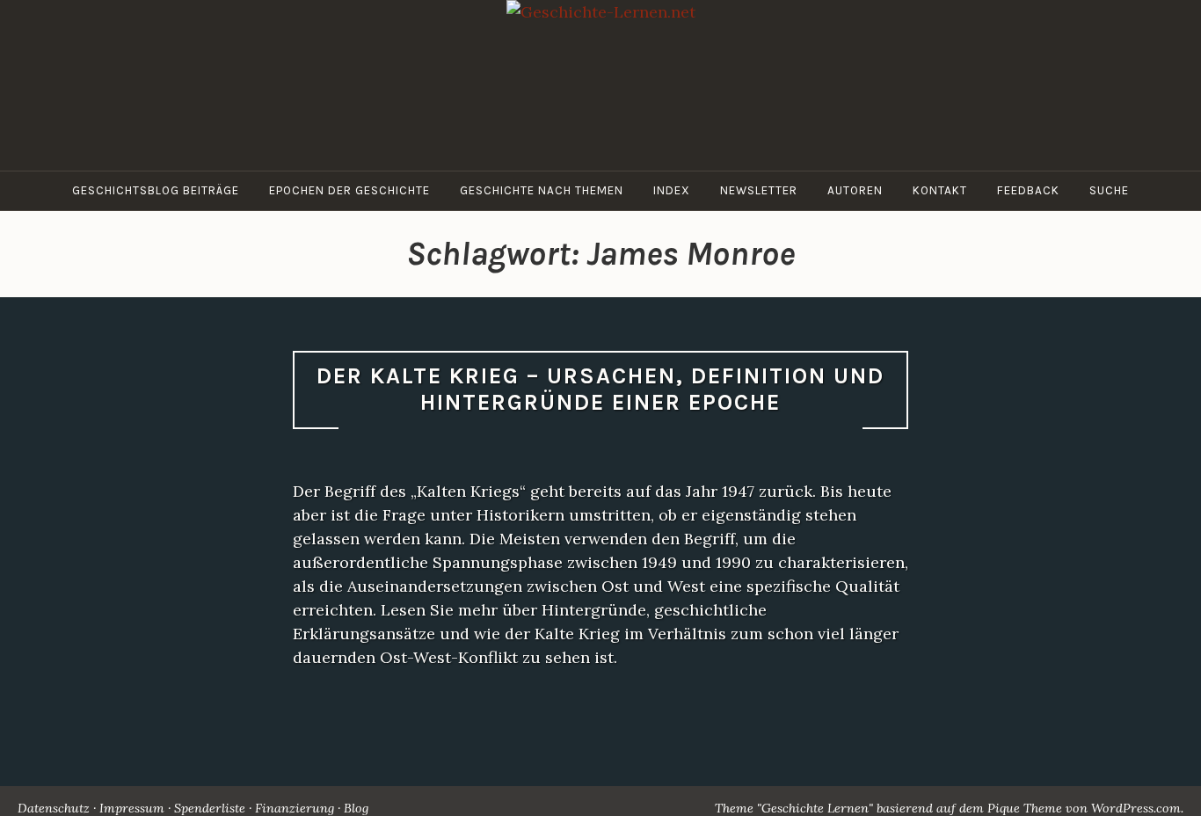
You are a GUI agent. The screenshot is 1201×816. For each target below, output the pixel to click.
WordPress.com (1136, 808)
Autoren (855, 190)
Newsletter (758, 190)
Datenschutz (54, 808)
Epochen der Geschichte (349, 190)
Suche (1109, 190)
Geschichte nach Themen (541, 190)
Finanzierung (294, 808)
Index (671, 190)
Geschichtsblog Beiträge (155, 190)
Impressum (131, 808)
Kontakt (940, 190)
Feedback (1028, 190)
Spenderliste (209, 808)
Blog (356, 808)
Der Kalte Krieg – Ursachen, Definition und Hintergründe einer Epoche (600, 389)
